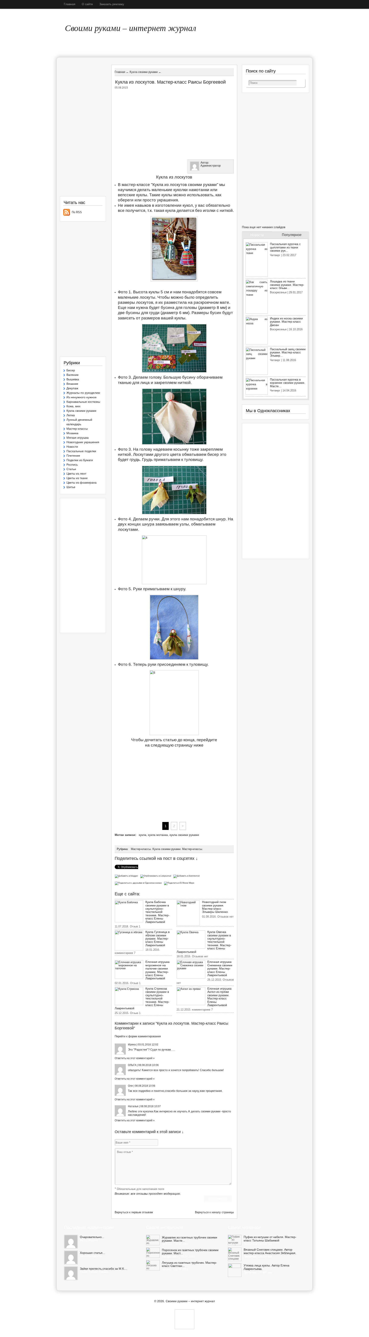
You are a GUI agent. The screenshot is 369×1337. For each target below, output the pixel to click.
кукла (142, 835)
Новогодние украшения (82, 442)
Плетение (73, 455)
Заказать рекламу (111, 4)
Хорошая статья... (92, 1252)
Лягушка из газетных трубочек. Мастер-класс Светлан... (189, 1264)
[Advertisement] (174, 123)
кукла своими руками (184, 835)
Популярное (292, 235)
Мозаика (72, 433)
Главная (69, 4)
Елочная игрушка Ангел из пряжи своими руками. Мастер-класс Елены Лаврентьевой (219, 997)
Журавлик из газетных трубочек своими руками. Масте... (189, 1239)
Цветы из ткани (77, 478)
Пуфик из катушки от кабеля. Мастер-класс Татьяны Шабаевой (270, 1238)
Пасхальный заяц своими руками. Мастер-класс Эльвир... (288, 352)
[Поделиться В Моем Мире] (180, 882)
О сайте (87, 4)
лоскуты (147, 297)
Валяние (72, 374)
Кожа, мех (73, 406)
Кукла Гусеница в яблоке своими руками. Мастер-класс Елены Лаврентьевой (157, 938)
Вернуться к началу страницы (214, 1212)
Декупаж (72, 388)
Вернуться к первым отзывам (134, 1212)
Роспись (72, 464)
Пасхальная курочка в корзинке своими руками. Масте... (287, 383)
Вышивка (72, 379)
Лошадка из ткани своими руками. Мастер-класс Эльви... (287, 285)
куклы (154, 292)
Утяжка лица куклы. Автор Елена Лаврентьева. (266, 1267)
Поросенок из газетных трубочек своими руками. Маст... (190, 1251)
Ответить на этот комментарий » (135, 1058)
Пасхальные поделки (81, 451)
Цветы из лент (76, 473)
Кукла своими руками (166, 849)
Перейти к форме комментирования (138, 1036)
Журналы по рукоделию (83, 392)
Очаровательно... (92, 1237)
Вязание (72, 383)
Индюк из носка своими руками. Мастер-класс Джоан (286, 322)
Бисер (70, 370)
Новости (72, 446)
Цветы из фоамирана (81, 482)
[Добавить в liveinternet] (187, 875)
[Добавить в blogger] (127, 875)
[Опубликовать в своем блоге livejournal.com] (156, 875)
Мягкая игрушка (77, 437)
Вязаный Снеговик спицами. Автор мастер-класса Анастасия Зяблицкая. (270, 1251)
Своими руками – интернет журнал (130, 27)
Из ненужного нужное (81, 397)
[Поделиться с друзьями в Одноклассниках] (139, 882)
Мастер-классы (141, 849)
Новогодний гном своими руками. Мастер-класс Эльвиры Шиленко (215, 906)
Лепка (70, 415)
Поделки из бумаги (79, 460)
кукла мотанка (158, 835)
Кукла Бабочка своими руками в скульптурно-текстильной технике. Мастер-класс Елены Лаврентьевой (157, 911)
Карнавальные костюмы (83, 401)
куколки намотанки (191, 189)
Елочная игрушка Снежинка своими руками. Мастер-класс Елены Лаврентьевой (219, 968)
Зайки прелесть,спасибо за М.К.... (103, 1268)
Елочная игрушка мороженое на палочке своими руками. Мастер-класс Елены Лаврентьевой (157, 970)
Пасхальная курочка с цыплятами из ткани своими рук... (285, 247)
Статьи (71, 469)
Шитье (70, 487)
